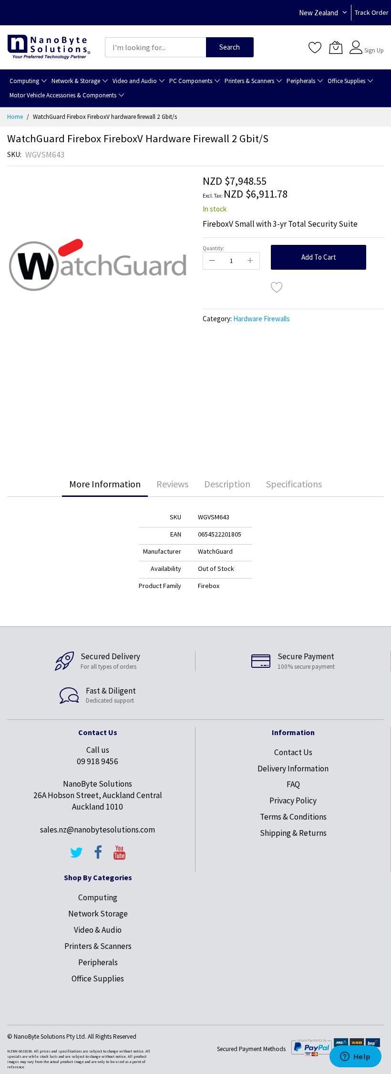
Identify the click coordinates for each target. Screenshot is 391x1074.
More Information (105, 484)
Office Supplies (98, 978)
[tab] (105, 484)
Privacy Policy (293, 800)
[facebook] (98, 857)
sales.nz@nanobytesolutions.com (97, 829)
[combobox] (155, 47)
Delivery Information (293, 768)
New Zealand (318, 12)
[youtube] (119, 857)
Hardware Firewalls (261, 318)
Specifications (294, 484)
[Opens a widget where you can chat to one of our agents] (355, 1057)
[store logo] (49, 47)
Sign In (372, 43)
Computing (97, 897)
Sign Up (374, 50)
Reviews (172, 484)
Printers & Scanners (98, 946)
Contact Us (293, 752)
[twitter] (76, 857)
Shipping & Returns (293, 833)
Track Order (372, 12)
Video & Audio (98, 930)
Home (15, 117)
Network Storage (98, 913)
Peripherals (98, 962)
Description (227, 484)
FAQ (293, 784)
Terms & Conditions (293, 816)
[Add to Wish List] (277, 286)
